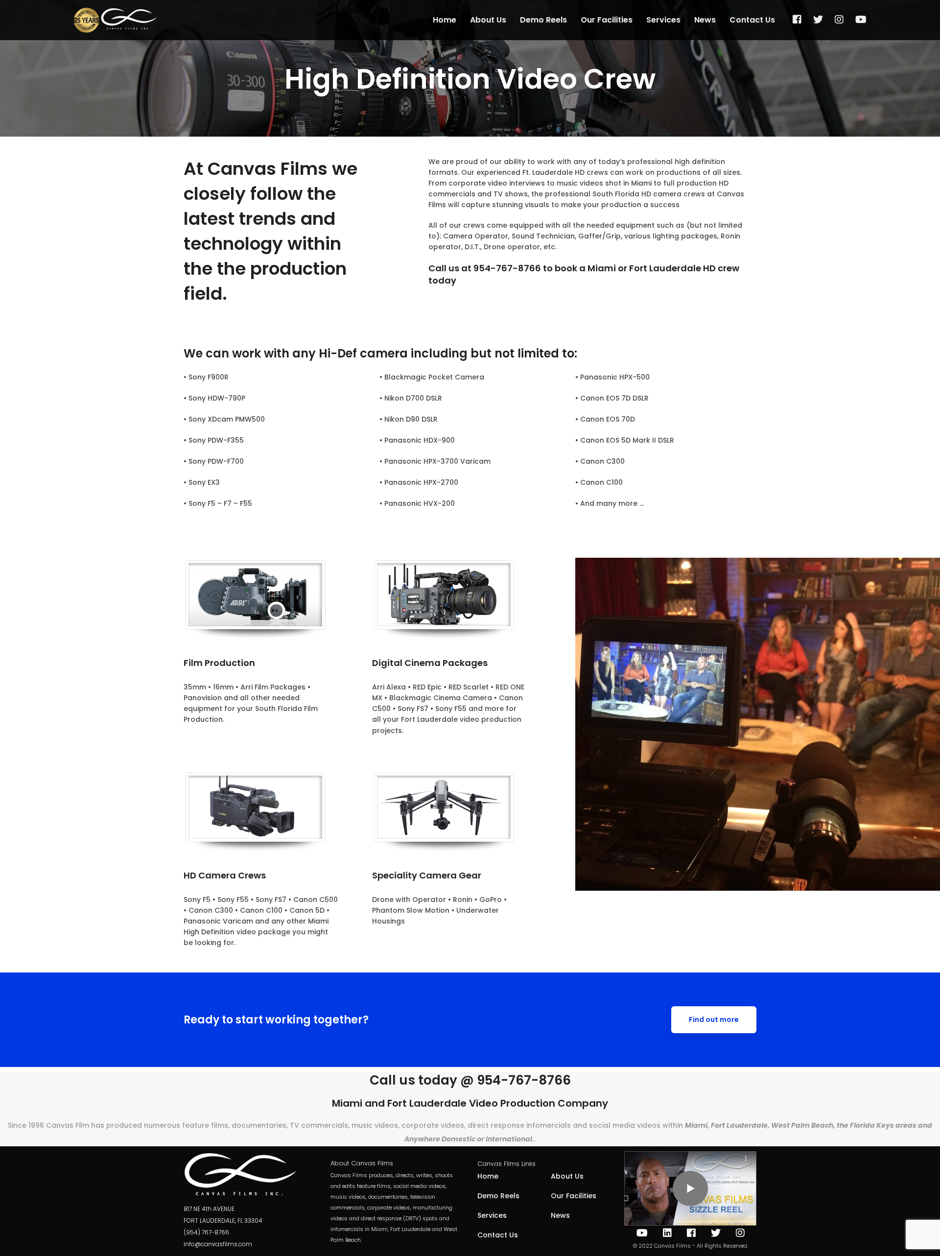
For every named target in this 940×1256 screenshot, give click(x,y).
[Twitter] (818, 20)
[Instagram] (839, 20)
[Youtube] (642, 1233)
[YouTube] (860, 20)
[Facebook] (797, 20)
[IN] (667, 1233)
